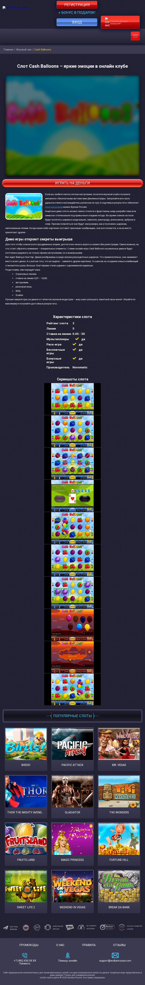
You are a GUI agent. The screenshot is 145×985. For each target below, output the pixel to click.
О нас (60, 945)
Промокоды (29, 945)
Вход (77, 22)
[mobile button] (135, 36)
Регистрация (77, 5)
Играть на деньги (72, 183)
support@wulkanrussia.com (115, 960)
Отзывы (119, 945)
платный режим (53, 207)
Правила (88, 945)
